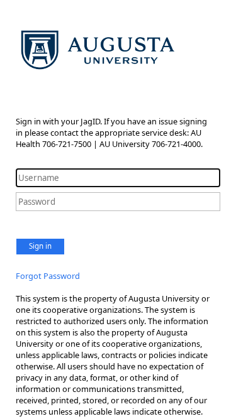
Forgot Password (48, 275)
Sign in (40, 246)
